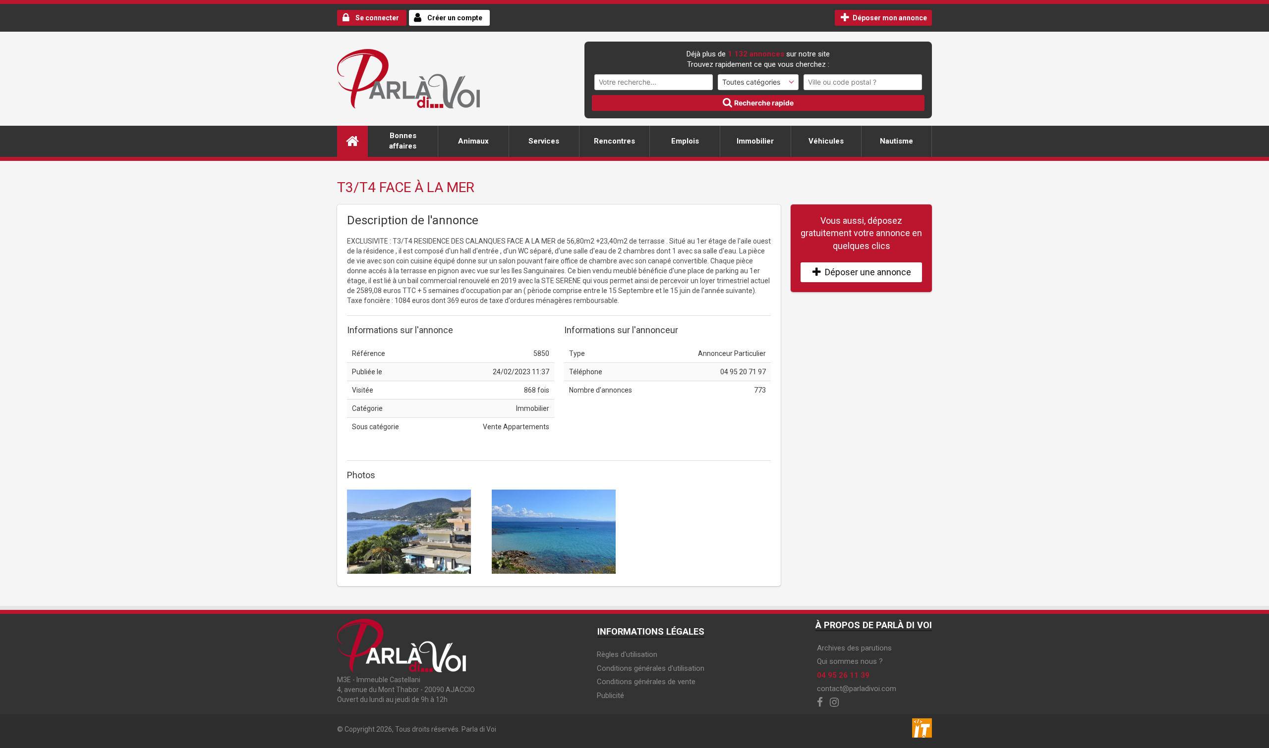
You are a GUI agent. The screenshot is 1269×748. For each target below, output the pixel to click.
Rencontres (614, 141)
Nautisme (896, 141)
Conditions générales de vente (646, 681)
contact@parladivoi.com (856, 688)
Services (543, 141)
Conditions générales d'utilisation (650, 668)
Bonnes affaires (402, 140)
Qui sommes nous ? (850, 661)
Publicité (610, 695)
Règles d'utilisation (627, 654)
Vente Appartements (516, 427)
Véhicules (826, 141)
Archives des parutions (854, 648)
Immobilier (755, 141)
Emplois (685, 141)
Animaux (473, 141)
